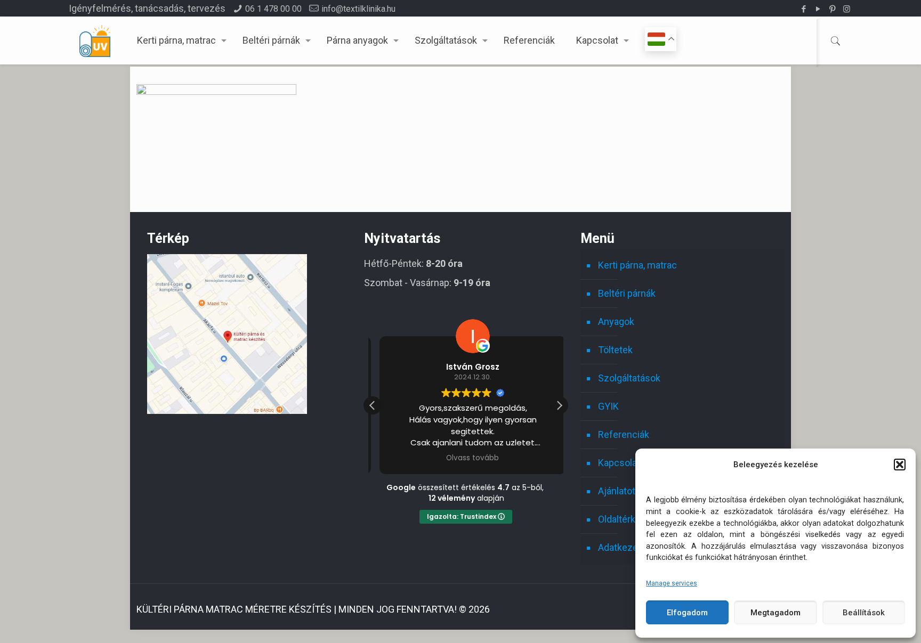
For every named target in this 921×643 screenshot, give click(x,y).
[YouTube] (817, 9)
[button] (899, 464)
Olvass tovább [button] (465, 458)
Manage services (671, 583)
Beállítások (864, 612)
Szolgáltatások (629, 378)
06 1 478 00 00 (273, 9)
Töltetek (615, 349)
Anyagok (616, 321)
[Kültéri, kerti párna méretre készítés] (94, 40)
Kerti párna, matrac (637, 265)
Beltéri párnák (627, 293)
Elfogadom (687, 612)
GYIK (608, 406)
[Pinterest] (832, 9)
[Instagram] (846, 9)
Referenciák (623, 434)
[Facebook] (803, 9)
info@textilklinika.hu (358, 9)
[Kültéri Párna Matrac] (227, 410)
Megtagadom (775, 612)
